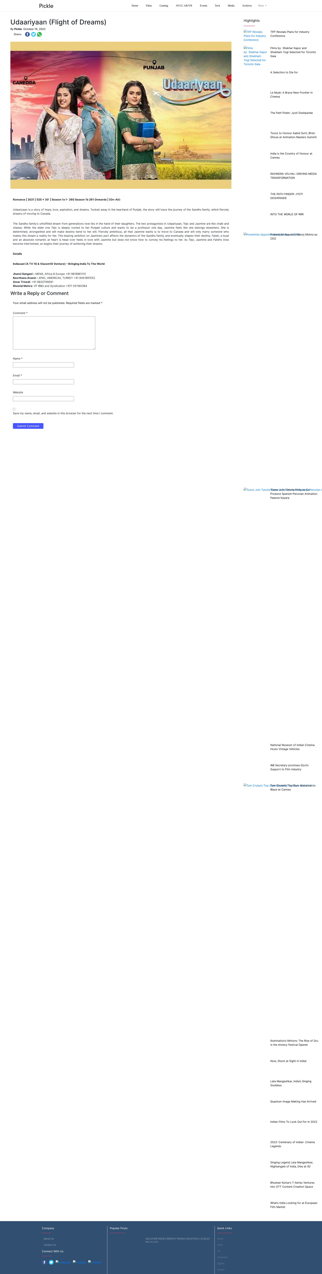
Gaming (163, 5)
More (261, 5)
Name (17, 358)
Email (17, 375)
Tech (217, 5)
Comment (20, 313)
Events (203, 5)
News (220, 1238)
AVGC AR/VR (184, 5)
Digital (220, 1263)
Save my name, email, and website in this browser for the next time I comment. (63, 413)
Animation (222, 1257)
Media (231, 5)
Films (149, 5)
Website (18, 392)
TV (218, 1251)
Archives (247, 5)
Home (135, 5)
